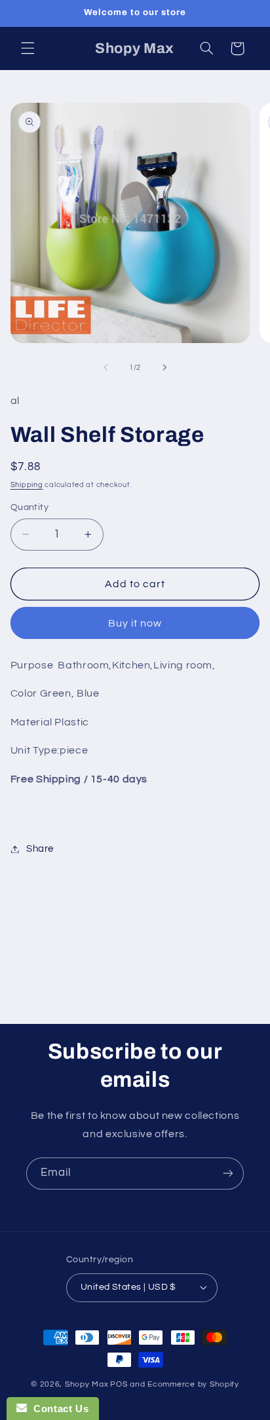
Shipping (26, 484)
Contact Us (57, 1408)
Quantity (29, 507)
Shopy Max (87, 1384)
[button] (27, 48)
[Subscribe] (228, 1173)
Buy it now (135, 623)
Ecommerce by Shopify (193, 1384)
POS (118, 1384)
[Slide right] (164, 368)
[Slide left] (105, 368)
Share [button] (40, 849)
